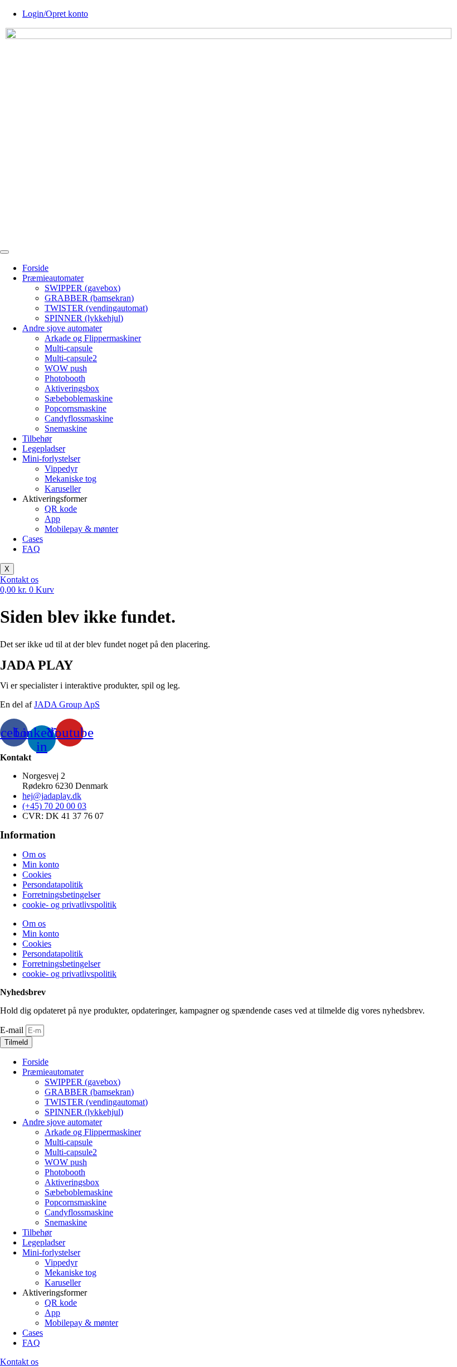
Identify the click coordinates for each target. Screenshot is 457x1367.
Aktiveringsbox (72, 388)
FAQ (31, 549)
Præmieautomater (53, 278)
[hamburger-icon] (4, 252)
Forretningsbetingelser (61, 894)
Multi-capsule (69, 348)
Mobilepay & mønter (81, 529)
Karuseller (63, 488)
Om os (34, 854)
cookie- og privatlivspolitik (69, 904)
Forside (35, 268)
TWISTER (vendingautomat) (96, 308)
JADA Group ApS (67, 704)
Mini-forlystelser (51, 458)
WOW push (66, 368)
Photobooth (65, 378)
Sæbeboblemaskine (79, 398)
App (52, 518)
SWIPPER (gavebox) (82, 288)
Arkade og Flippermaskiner (93, 338)
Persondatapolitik (52, 884)
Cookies (36, 874)
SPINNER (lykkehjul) (84, 318)
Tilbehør (37, 438)
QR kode (61, 508)
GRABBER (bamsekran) (89, 298)
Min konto (40, 864)
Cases (32, 539)
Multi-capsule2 (71, 358)
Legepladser (43, 448)
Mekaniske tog (70, 478)
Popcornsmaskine (75, 408)
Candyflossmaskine (79, 418)
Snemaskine (66, 428)
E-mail (13, 1030)
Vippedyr (61, 468)
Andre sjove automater (62, 328)
